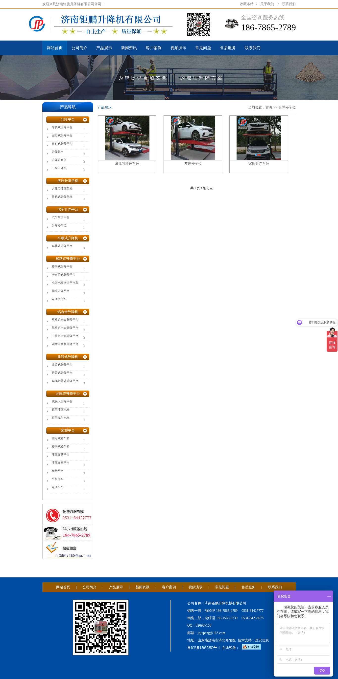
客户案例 (154, 48)
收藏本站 (247, 4)
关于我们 (267, 4)
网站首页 (55, 48)
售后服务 (228, 48)
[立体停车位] (193, 137)
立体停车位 (193, 163)
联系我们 (289, 4)
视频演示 (178, 48)
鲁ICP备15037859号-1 (203, 648)
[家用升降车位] (259, 137)
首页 (269, 107)
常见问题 (203, 48)
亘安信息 (262, 640)
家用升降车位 (258, 163)
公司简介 (79, 48)
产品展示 (104, 48)
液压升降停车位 (127, 163)
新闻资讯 (129, 48)
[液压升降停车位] (127, 137)
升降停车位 (287, 107)
